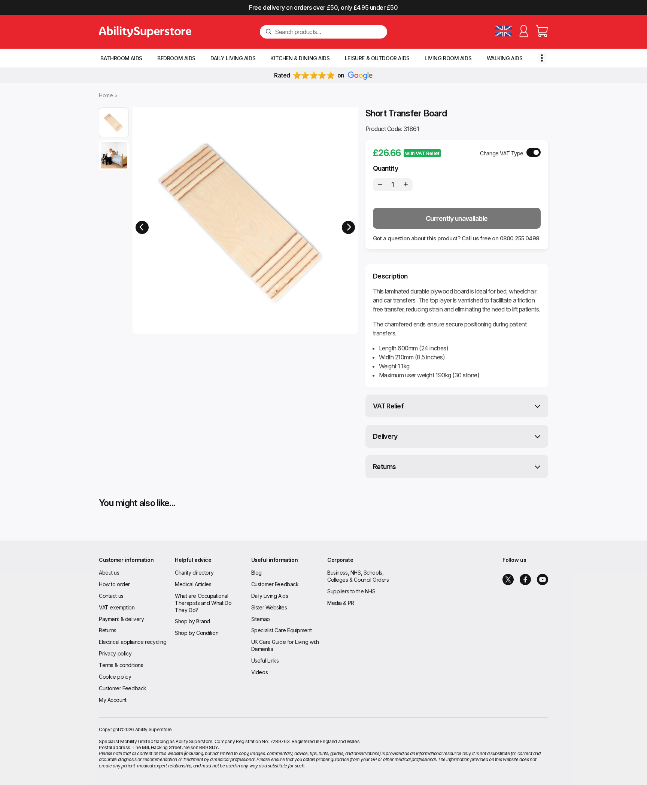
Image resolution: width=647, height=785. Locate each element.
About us (109, 572)
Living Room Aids (448, 58)
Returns (384, 467)
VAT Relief (388, 406)
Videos (259, 672)
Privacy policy (115, 653)
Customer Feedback (122, 688)
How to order (114, 584)
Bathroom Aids (121, 58)
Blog (256, 572)
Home (106, 95)
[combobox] (328, 32)
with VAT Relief (422, 153)
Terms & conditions (121, 665)
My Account (113, 700)
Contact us (111, 596)
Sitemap (260, 619)
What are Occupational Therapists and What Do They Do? (203, 603)
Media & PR (340, 603)
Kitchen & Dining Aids (299, 58)
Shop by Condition (196, 633)
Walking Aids (505, 58)
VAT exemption (117, 607)
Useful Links (265, 660)
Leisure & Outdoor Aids (377, 58)
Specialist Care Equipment (281, 630)
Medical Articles (193, 584)
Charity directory (194, 572)
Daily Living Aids (232, 58)
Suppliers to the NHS (351, 591)
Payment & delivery (121, 619)
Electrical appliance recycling (132, 642)
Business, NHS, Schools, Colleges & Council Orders (358, 576)
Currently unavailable (457, 218)
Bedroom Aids (176, 58)
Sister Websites (269, 607)
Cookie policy (115, 676)
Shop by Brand (192, 621)
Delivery (385, 436)
